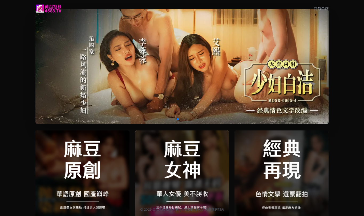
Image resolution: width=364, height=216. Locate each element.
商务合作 (321, 8)
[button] (178, 119)
